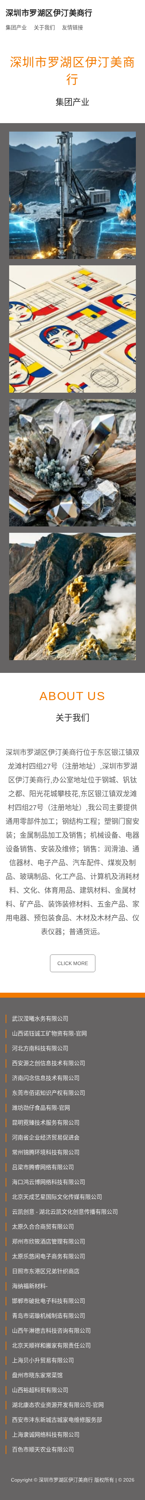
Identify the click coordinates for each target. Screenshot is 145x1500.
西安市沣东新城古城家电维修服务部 (57, 1420)
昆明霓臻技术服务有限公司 (46, 1123)
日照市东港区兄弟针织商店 (46, 1271)
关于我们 (44, 27)
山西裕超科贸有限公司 (40, 1390)
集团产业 (16, 27)
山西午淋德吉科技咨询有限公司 (51, 1331)
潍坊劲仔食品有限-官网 (41, 1108)
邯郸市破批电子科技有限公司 (48, 1301)
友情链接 (72, 27)
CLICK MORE (72, 963)
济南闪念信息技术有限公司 (46, 1078)
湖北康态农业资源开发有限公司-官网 (58, 1405)
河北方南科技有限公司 (40, 1048)
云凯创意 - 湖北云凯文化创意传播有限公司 (65, 1212)
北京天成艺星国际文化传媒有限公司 (57, 1197)
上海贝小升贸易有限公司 (43, 1360)
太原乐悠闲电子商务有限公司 (48, 1256)
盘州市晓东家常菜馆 (37, 1375)
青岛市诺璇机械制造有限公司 (48, 1316)
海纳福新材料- (30, 1286)
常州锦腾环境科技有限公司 (46, 1152)
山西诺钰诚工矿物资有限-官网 (49, 1034)
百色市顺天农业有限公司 (43, 1450)
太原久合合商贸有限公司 (43, 1227)
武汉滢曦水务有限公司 (40, 1019)
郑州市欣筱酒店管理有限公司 (48, 1242)
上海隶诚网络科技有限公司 (46, 1435)
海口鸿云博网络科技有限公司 (48, 1182)
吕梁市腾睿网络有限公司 (43, 1167)
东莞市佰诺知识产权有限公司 (48, 1093)
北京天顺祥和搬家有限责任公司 (51, 1346)
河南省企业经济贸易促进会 (46, 1138)
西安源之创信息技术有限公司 (48, 1063)
